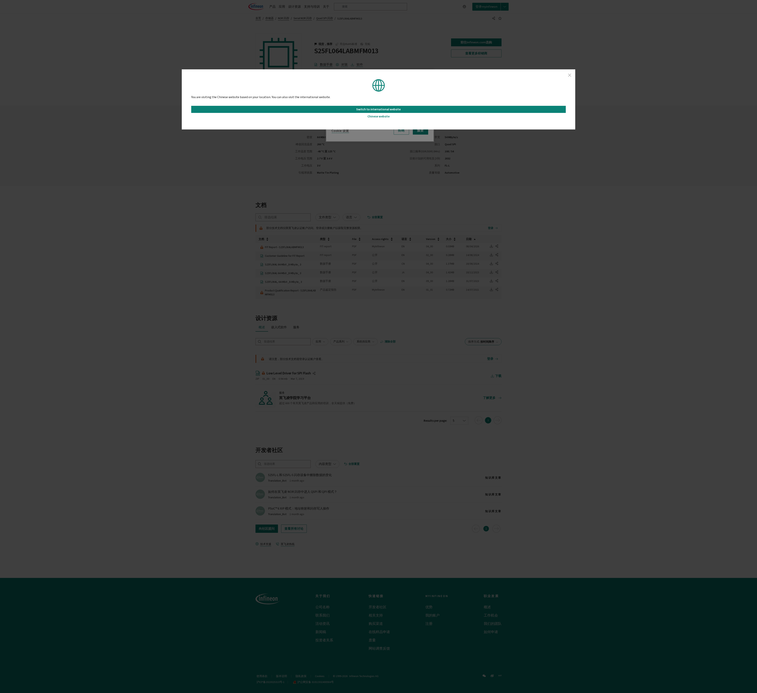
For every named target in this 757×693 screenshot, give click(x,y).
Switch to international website (378, 109)
